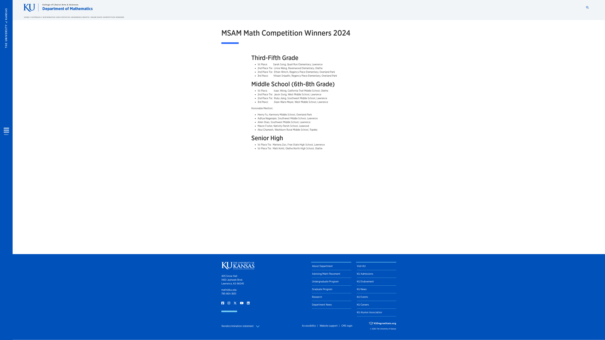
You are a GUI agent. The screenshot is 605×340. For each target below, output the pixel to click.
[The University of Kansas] (237, 268)
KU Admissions (365, 273)
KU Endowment (365, 281)
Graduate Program (322, 289)
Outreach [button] (36, 17)
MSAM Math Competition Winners (107, 17)
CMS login (346, 325)
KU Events (362, 297)
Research (317, 297)
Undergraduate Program (325, 281)
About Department (322, 266)
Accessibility (309, 325)
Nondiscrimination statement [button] (238, 326)
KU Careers (363, 304)
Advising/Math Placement (326, 273)
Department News (322, 304)
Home (27, 17)
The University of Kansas (386, 329)
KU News (362, 289)
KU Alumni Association (369, 312)
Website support (329, 325)
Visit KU (361, 266)
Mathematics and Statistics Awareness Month (66, 17)
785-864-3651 (228, 293)
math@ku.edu (229, 290)
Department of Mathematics (67, 8)
